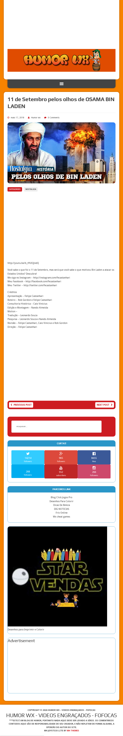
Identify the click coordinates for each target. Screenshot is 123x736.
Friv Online (62, 512)
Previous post (23, 404)
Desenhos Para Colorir (62, 501)
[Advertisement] (62, 26)
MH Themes (73, 730)
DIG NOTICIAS (61, 509)
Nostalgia (31, 189)
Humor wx (35, 117)
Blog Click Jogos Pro (61, 497)
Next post (103, 404)
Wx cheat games (61, 516)
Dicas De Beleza (61, 505)
